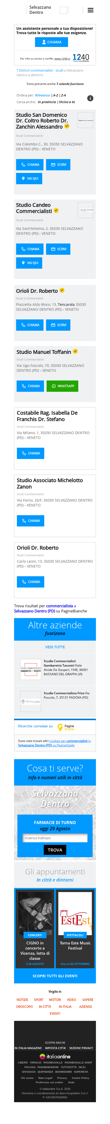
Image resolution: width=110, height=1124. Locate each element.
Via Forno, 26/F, (30, 500)
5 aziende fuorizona (70, 84)
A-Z (55, 95)
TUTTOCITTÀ (69, 1067)
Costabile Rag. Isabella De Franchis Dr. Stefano (47, 416)
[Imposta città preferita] (20, 10)
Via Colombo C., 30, (32, 144)
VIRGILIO (35, 1062)
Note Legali (45, 1078)
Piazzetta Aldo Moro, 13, (37, 304)
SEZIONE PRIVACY (81, 1048)
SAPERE (87, 1000)
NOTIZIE (22, 1000)
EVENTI (55, 1013)
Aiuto (71, 1082)
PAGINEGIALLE (53, 1062)
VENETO (49, 148)
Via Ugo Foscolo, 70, (34, 365)
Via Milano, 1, (28, 432)
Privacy (62, 1078)
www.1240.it (62, 58)
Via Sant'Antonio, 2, (33, 228)
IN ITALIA (65, 1006)
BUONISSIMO (63, 1072)
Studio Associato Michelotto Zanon (50, 483)
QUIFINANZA (45, 1072)
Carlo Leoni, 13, (30, 561)
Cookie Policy (80, 1078)
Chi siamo (27, 1078)
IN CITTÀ (45, 1006)
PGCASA (30, 1067)
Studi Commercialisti (29, 136)
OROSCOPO (24, 1006)
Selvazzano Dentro (40, 9)
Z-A (63, 95)
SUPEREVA (81, 1072)
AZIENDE (85, 1006)
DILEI (82, 1067)
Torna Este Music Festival (75, 945)
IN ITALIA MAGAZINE (28, 1048)
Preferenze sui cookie (49, 1082)
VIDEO (71, 1000)
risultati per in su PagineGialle (54, 743)
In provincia (47, 102)
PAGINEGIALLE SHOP (78, 1062)
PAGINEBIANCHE (48, 1067)
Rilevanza (42, 95)
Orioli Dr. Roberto (38, 547)
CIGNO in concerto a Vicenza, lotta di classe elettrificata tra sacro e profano (35, 951)
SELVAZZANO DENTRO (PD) (39, 309)
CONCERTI (35, 935)
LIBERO (23, 1062)
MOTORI (55, 1000)
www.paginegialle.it (70, 727)
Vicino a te (67, 102)
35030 (54, 144)
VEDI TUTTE (55, 646)
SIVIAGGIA (29, 1072)
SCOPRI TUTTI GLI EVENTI (55, 975)
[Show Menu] (90, 10)
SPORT (38, 1000)
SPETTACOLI (75, 935)
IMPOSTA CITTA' (55, 1048)
